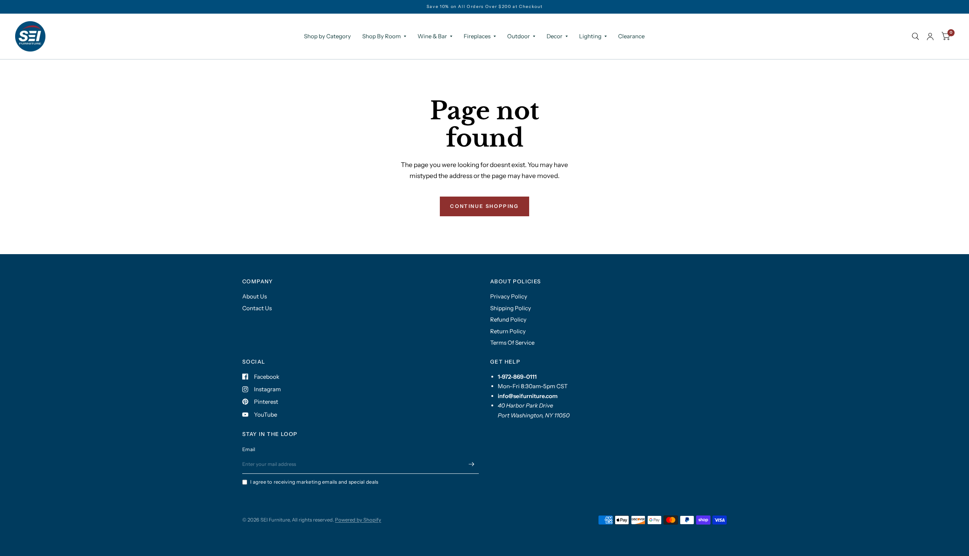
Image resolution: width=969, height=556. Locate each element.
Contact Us (257, 308)
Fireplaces (477, 36)
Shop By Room (381, 36)
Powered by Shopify (358, 520)
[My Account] (930, 36)
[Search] (915, 36)
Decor (554, 36)
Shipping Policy (510, 308)
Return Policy (508, 331)
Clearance (631, 36)
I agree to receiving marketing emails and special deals (314, 482)
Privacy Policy (508, 296)
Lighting (590, 36)
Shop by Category (327, 36)
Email (248, 449)
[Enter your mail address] (471, 464)
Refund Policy (508, 319)
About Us (254, 296)
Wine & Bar (432, 36)
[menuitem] (327, 36)
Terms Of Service (512, 342)
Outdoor (518, 36)
